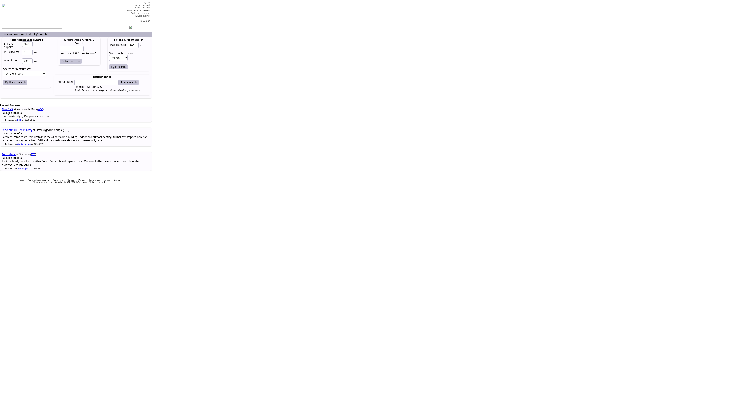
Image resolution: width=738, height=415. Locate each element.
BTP (66, 130)
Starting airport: (8, 45)
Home (21, 180)
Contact (70, 180)
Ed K (19, 120)
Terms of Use (94, 180)
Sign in (117, 180)
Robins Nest (9, 154)
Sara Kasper (22, 168)
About (107, 180)
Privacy (81, 180)
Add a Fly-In (58, 180)
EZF (33, 154)
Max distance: (12, 60)
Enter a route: (64, 82)
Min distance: (12, 51)
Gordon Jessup (24, 144)
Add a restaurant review (38, 180)
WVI (40, 109)
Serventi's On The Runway (17, 130)
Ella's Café (7, 109)
